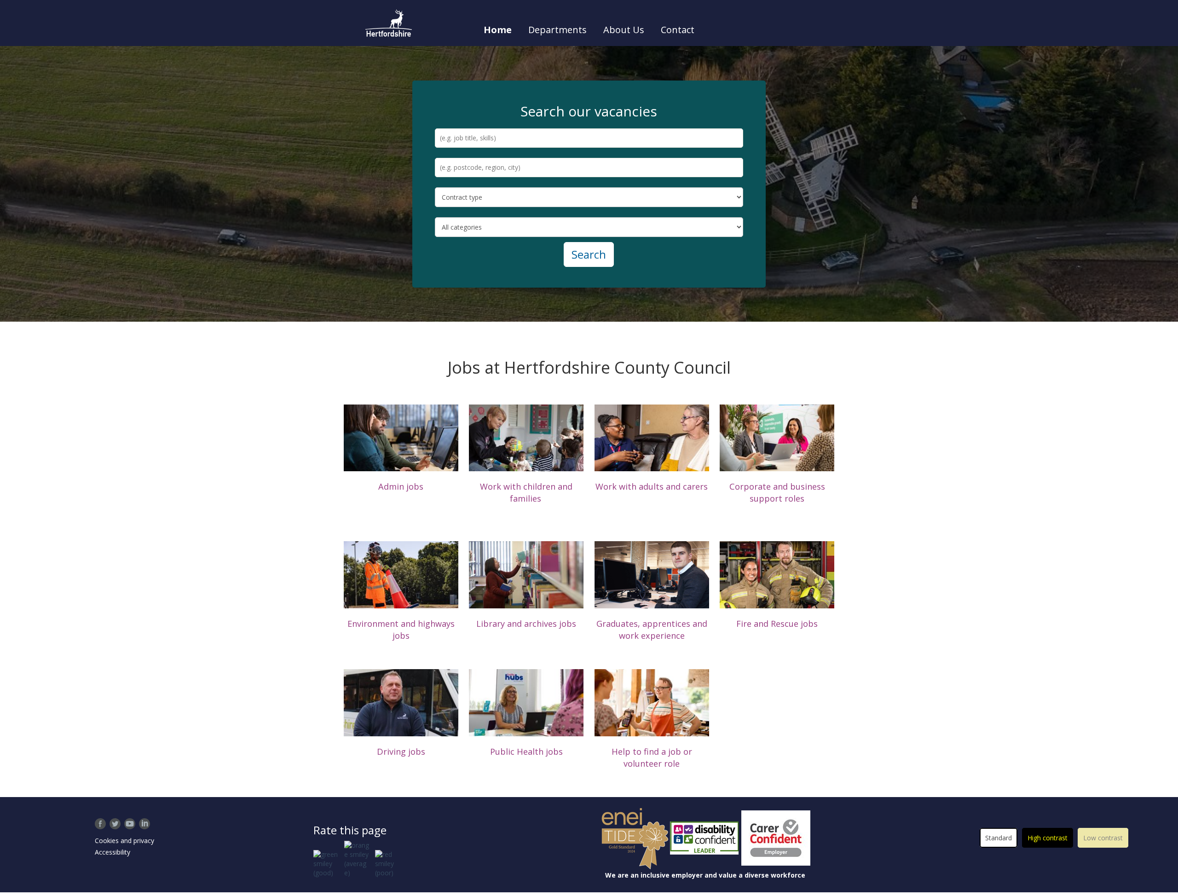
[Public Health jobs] (526, 701)
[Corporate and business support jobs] (777, 436)
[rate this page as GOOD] (327, 864)
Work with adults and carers (651, 486)
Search (589, 254)
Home (498, 29)
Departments (557, 29)
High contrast (1048, 837)
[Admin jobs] (401, 436)
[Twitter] (115, 823)
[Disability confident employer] (705, 838)
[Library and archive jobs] (526, 573)
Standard (998, 837)
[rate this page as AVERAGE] (356, 859)
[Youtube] (129, 823)
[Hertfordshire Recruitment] (388, 23)
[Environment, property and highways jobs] (401, 573)
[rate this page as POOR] (386, 864)
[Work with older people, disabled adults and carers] (652, 436)
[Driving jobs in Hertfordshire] (401, 701)
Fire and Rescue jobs (777, 623)
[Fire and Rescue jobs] (777, 573)
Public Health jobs (526, 751)
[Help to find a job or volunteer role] (652, 701)
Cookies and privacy (124, 840)
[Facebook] (100, 823)
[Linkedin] (144, 823)
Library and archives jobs (526, 623)
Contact (677, 29)
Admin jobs (400, 486)
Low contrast (1103, 837)
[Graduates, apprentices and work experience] (652, 573)
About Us (623, 29)
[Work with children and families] (526, 436)
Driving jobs (401, 751)
